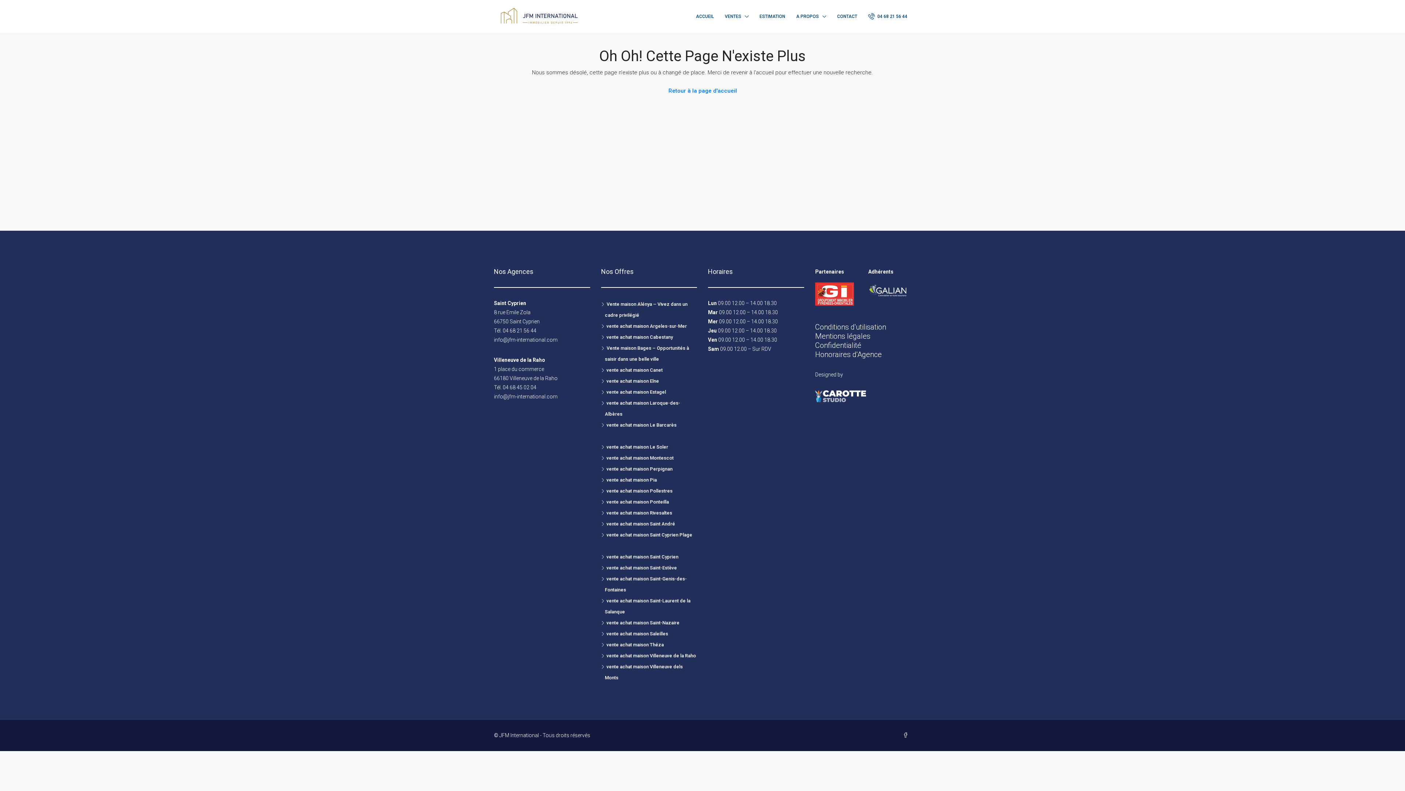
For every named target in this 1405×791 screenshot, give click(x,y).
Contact (847, 16)
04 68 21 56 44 (891, 16)
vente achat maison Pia (632, 480)
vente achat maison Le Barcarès (642, 425)
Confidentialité (838, 345)
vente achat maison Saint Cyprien (642, 557)
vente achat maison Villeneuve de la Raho (651, 655)
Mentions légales (842, 336)
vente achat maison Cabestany (640, 337)
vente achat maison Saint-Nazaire (643, 622)
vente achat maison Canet (635, 370)
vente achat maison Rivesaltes (639, 513)
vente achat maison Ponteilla (638, 502)
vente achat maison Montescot (640, 458)
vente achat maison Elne (633, 381)
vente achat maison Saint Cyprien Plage (649, 535)
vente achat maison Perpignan (639, 469)
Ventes (733, 16)
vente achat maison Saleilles (637, 633)
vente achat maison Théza (635, 644)
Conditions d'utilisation (850, 327)
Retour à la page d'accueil (702, 91)
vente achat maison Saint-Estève (642, 568)
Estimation (772, 16)
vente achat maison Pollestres (639, 491)
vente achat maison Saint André (641, 524)
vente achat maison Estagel (636, 392)
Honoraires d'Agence (848, 354)
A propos (807, 16)
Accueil (705, 16)
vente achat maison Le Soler (637, 447)
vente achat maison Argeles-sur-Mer (647, 326)
